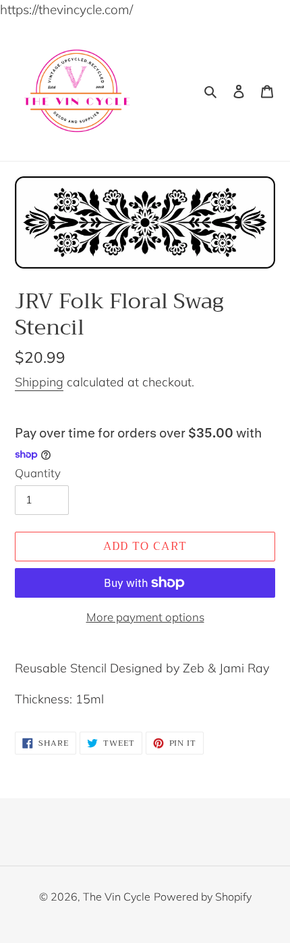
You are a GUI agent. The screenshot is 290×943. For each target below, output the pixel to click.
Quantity (38, 473)
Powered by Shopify (203, 896)
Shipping (39, 382)
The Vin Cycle (116, 896)
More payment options (145, 617)
